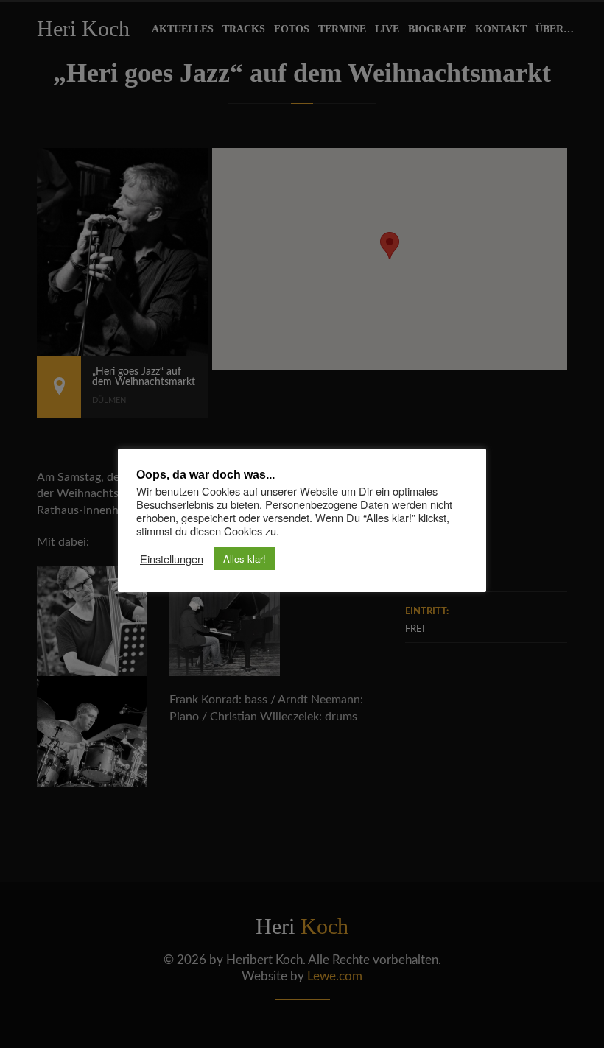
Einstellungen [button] (171, 559)
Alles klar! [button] (244, 559)
